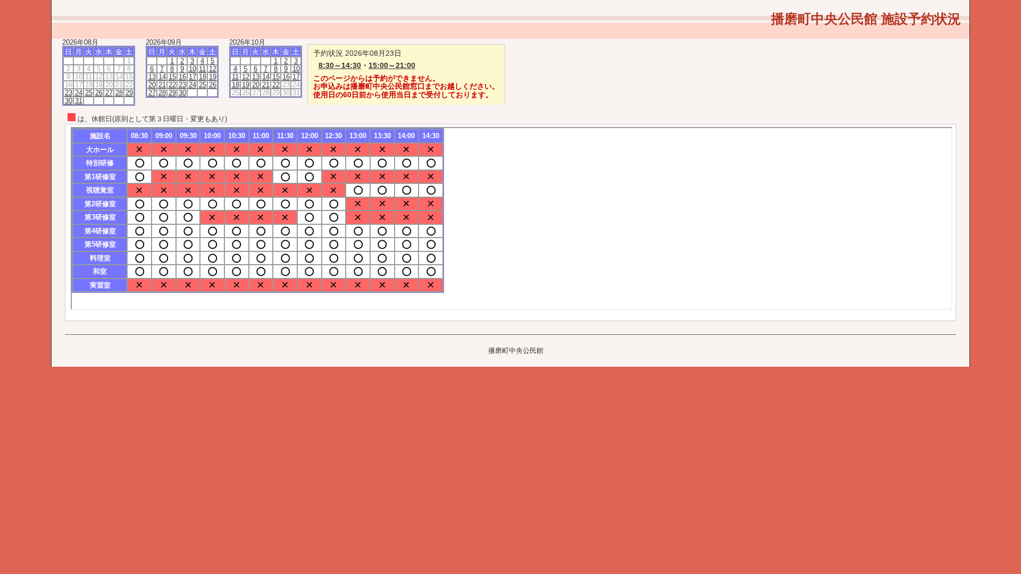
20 (152, 85)
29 (129, 93)
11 (202, 69)
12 (212, 69)
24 (78, 93)
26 (99, 93)
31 (78, 101)
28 (119, 93)
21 (162, 85)
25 (89, 93)
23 (68, 93)
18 (202, 77)
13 (152, 77)
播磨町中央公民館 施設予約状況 (866, 18)
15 (172, 77)
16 (182, 77)
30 (68, 101)
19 (212, 77)
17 (192, 77)
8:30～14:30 (340, 65)
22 (172, 85)
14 (162, 77)
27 (109, 93)
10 (192, 69)
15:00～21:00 (392, 65)
